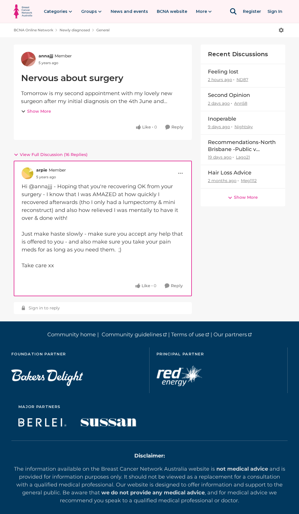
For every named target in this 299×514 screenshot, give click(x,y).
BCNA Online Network (33, 30)
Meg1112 (249, 180)
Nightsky (243, 126)
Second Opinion (229, 95)
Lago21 (243, 157)
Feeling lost (223, 71)
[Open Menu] (281, 30)
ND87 (242, 79)
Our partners (230, 334)
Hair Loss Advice (229, 172)
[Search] (233, 11)
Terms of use (187, 334)
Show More (39, 111)
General (102, 30)
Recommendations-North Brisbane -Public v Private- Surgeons (242, 146)
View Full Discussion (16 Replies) (54, 154)
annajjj (46, 56)
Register (252, 11)
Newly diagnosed (75, 30)
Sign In (274, 11)
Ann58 (240, 103)
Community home (71, 334)
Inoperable (222, 119)
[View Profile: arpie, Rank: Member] (27, 173)
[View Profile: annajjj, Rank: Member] (28, 59)
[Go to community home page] (23, 11)
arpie (41, 170)
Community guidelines (132, 334)
